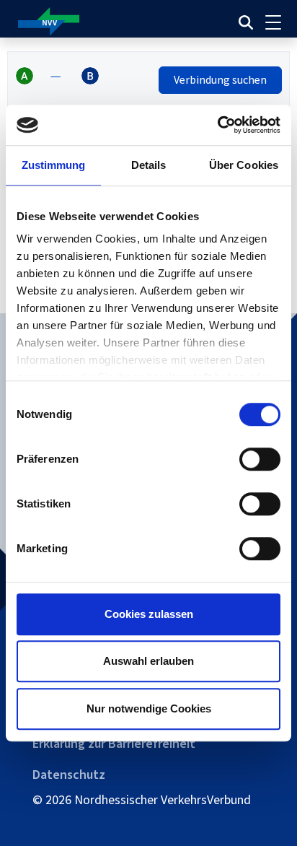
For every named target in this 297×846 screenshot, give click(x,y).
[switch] (259, 459)
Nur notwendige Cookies (149, 708)
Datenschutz (68, 774)
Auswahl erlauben (148, 661)
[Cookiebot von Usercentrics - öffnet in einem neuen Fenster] (217, 124)
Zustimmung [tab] (54, 165)
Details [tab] (149, 165)
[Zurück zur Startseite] (96, 22)
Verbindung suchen (220, 79)
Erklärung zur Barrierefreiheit (113, 743)
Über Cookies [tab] (243, 165)
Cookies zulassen (149, 614)
